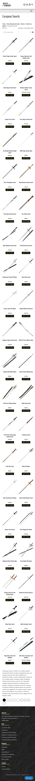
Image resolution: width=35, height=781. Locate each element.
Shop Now (4, 747)
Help (24, 4)
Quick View (10, 53)
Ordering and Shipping (8, 754)
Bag (29, 4)
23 (28, 700)
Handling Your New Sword (9, 737)
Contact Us (4, 730)
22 (25, 700)
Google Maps (5, 720)
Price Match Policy (6, 757)
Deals (3, 749)
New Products (5, 752)
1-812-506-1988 (6, 727)
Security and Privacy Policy (9, 732)
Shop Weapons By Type (13, 24)
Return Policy (5, 759)
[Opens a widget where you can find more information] (28, 778)
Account (27, 4)
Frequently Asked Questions (9, 740)
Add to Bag (9, 63)
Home (4, 24)
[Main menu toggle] (31, 11)
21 (21, 700)
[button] (32, 5)
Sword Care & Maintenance (9, 735)
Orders (3, 766)
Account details (6, 769)
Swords (23, 24)
